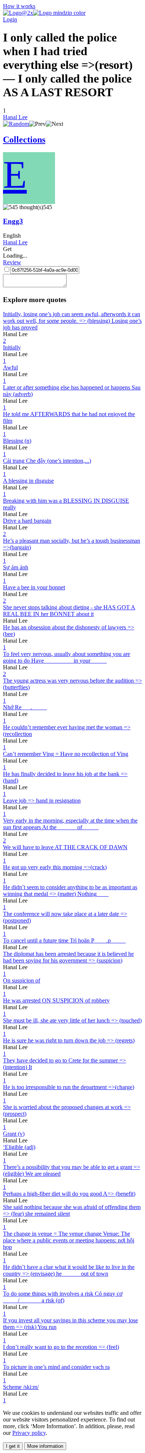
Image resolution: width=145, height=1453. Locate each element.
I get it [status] (13, 1446)
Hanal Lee (15, 117)
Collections (24, 139)
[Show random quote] (16, 124)
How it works (19, 6)
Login (10, 19)
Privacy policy (29, 1433)
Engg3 (13, 221)
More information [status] (45, 1446)
